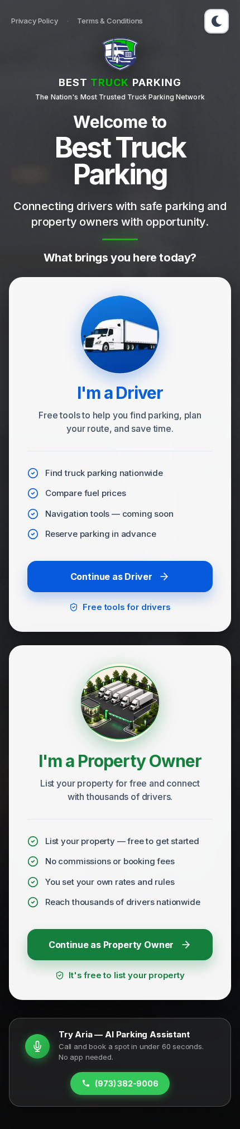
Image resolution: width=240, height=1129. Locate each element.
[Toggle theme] (216, 21)
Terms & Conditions (110, 20)
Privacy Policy (34, 20)
